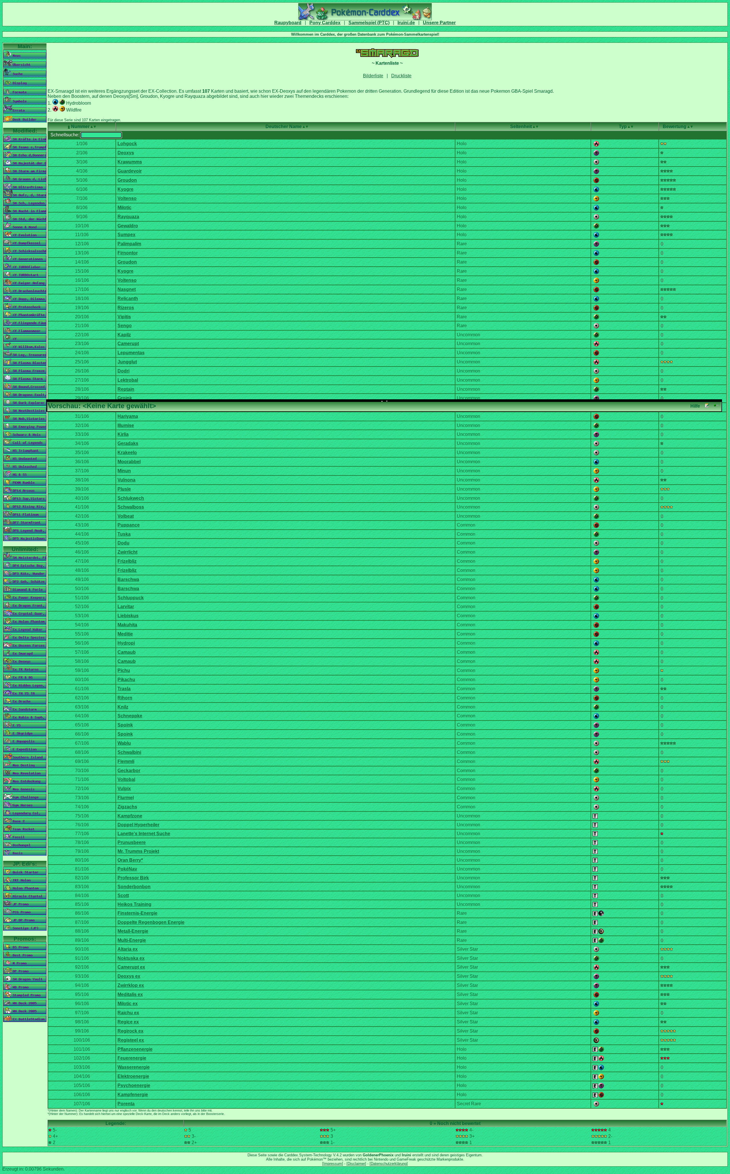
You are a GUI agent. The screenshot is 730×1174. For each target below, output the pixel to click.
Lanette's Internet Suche (143, 833)
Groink (124, 398)
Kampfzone (129, 815)
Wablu (124, 743)
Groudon (127, 180)
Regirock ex (130, 1031)
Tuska (124, 534)
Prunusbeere (131, 842)
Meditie (125, 633)
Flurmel (125, 797)
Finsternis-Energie (137, 913)
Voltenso (127, 198)
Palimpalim (129, 243)
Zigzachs (127, 806)
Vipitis (124, 316)
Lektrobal (127, 380)
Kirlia (123, 434)
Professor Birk (133, 877)
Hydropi (126, 643)
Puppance (128, 525)
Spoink (125, 724)
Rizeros (125, 307)
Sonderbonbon (134, 886)
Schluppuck (130, 597)
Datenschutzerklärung (389, 1163)
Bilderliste (373, 75)
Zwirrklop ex (130, 985)
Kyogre (125, 189)
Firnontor (127, 252)
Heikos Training (134, 904)
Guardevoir (129, 171)
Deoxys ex (128, 976)
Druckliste (401, 75)
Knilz (122, 707)
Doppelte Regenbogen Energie (150, 922)
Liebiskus (128, 615)
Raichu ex (128, 1012)
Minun (124, 470)
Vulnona (126, 479)
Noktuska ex (131, 958)
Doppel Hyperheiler (138, 824)
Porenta (126, 1103)
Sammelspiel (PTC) (369, 22)
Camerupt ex (131, 967)
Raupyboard (287, 22)
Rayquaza (128, 216)
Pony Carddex (324, 22)
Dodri (123, 371)
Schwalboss (130, 507)
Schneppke (129, 715)
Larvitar (125, 606)
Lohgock (127, 143)
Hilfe (695, 406)
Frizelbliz (127, 561)
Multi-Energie (131, 940)
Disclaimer (356, 1163)
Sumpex (126, 234)
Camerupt (128, 343)
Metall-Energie (132, 931)
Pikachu (126, 679)
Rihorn (124, 697)
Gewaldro (127, 225)
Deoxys (125, 152)
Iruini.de (406, 22)
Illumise (125, 425)
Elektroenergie (133, 1076)
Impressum (332, 1163)
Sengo (124, 325)
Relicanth (127, 298)
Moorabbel (129, 461)
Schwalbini (129, 752)
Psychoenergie (133, 1085)
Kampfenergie (132, 1094)
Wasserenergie (133, 1067)
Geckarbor (128, 770)
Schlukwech (130, 498)
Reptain (125, 389)
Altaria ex (127, 949)
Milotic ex (127, 1003)
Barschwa (128, 579)
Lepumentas (131, 352)
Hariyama (127, 416)
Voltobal (126, 779)
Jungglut (127, 361)
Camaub (126, 652)
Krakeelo (127, 452)
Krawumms (129, 161)
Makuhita (127, 624)
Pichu (123, 670)
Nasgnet (126, 289)
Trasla (124, 688)
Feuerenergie (131, 1058)
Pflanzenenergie (135, 1049)
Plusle (124, 489)
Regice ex (128, 1021)
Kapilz (124, 334)
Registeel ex (130, 1040)
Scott (123, 895)
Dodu (123, 543)
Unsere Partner (439, 22)
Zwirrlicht (127, 552)
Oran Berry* (130, 860)
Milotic (124, 207)
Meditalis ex (130, 994)
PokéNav (127, 869)
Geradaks (127, 443)
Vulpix (124, 788)
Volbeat (125, 516)
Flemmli (125, 761)
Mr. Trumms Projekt (138, 851)
